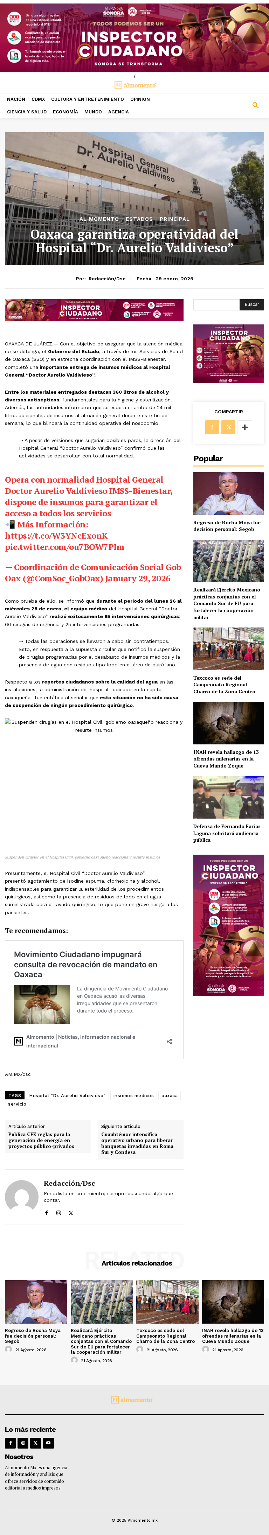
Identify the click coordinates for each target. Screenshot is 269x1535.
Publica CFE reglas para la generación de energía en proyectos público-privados (41, 1140)
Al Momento (99, 219)
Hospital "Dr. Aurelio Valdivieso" (67, 1095)
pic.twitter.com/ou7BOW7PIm (64, 546)
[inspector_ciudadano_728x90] (94, 319)
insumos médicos (133, 1095)
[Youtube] (48, 1443)
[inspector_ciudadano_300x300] (228, 381)
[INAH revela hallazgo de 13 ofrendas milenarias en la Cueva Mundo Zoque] (228, 723)
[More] (244, 427)
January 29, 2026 (138, 578)
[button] (235, 105)
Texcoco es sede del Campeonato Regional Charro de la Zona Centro (224, 684)
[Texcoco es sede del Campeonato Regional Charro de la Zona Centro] (228, 649)
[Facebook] (46, 1211)
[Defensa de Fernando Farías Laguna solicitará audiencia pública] (228, 797)
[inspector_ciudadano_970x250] (134, 37)
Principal (175, 219)
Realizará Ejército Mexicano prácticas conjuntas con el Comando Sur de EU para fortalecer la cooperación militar (226, 603)
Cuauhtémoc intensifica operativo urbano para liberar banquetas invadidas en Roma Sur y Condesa (137, 1143)
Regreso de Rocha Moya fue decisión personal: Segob (227, 526)
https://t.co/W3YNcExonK (56, 535)
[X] (71, 1211)
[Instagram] (58, 1211)
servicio (17, 1104)
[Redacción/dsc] (22, 1197)
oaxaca (169, 1095)
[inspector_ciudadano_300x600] (228, 994)
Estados (139, 219)
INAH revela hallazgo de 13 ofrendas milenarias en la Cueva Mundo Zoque (226, 759)
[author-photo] (9, 1349)
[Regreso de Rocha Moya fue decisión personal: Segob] (228, 493)
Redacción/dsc (107, 278)
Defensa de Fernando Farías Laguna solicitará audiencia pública (227, 833)
